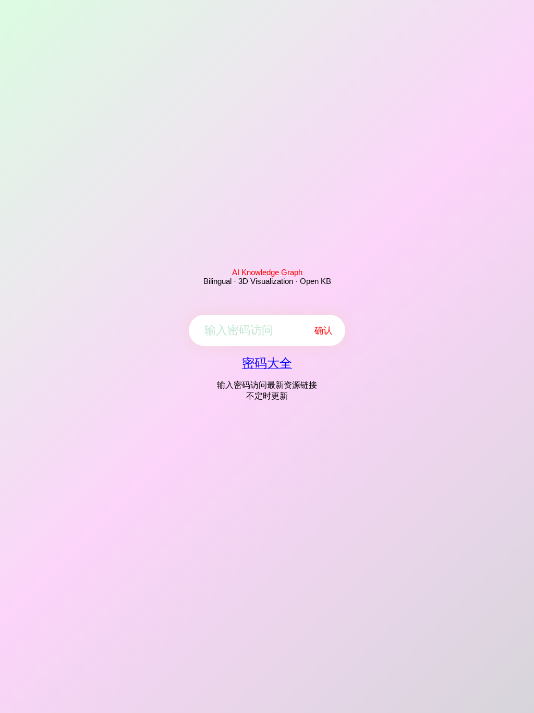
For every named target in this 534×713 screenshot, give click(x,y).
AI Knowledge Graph (267, 272)
